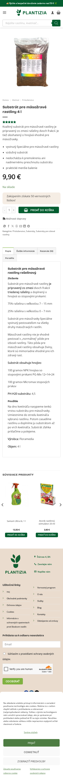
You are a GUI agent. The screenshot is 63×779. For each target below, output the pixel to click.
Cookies (10, 612)
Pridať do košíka (42, 210)
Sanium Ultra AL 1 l (16, 521)
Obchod (15, 100)
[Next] (60, 511)
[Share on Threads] (16, 226)
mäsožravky (42, 411)
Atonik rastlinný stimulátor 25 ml (47, 522)
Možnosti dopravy (16, 218)
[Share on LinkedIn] (24, 226)
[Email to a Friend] (20, 226)
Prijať (31, 743)
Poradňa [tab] (9, 258)
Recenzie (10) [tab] (46, 251)
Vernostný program (46, 587)
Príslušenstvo (28, 100)
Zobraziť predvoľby (31, 761)
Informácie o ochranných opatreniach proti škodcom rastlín (18, 622)
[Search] (56, 23)
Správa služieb (30, 732)
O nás (40, 594)
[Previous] (3, 511)
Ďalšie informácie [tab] (25, 251)
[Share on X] (12, 226)
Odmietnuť (31, 752)
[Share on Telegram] (28, 226)
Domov (6, 100)
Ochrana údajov (14, 605)
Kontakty (41, 614)
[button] (5, 13)
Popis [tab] (8, 251)
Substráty (30, 231)
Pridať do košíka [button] (16, 535)
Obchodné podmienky (17, 598)
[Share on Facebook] (8, 226)
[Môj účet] (52, 12)
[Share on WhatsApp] (4, 226)
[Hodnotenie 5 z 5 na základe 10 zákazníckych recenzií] (31, 122)
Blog (39, 607)
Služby (40, 601)
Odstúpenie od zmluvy (47, 621)
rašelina (19, 303)
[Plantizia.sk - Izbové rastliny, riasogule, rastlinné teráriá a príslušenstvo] (31, 12)
